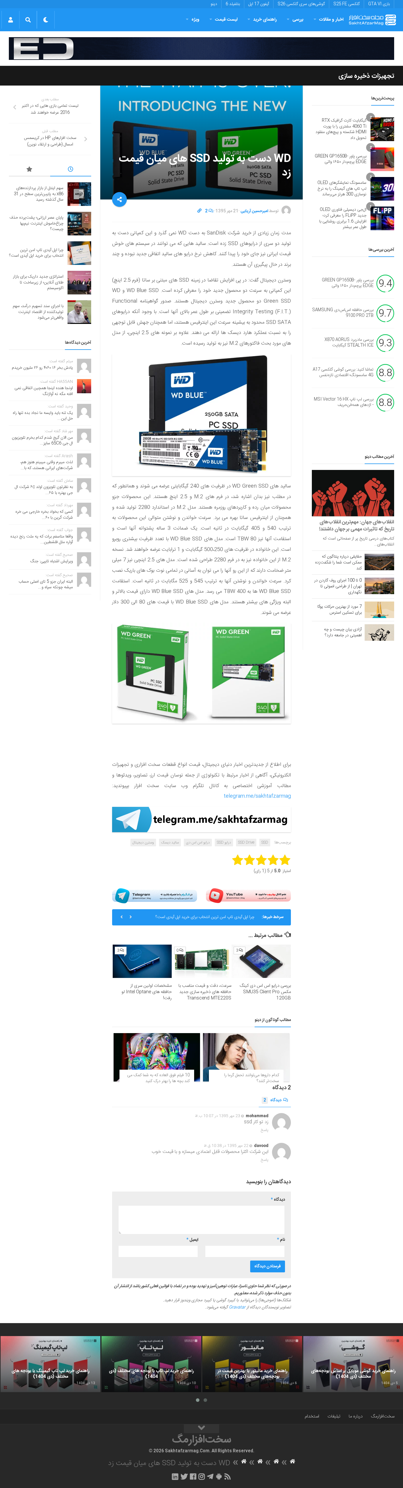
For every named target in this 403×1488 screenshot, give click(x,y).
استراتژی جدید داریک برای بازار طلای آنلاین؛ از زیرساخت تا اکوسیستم (38, 282)
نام (281, 1239)
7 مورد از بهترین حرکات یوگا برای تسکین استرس (339, 609)
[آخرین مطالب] (70, 170)
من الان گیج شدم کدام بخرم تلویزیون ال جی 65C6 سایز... (42, 440)
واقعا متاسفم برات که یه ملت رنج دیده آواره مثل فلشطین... (41, 539)
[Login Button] (10, 20)
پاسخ (264, 1130)
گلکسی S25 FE (346, 4)
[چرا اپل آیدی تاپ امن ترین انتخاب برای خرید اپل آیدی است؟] (79, 253)
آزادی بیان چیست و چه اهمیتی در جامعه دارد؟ (343, 632)
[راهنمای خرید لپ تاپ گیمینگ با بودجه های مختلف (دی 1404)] (50, 1364)
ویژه (195, 19)
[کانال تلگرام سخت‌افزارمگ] (210, 1476)
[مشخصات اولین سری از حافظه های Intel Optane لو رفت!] (142, 961)
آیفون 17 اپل (258, 4)
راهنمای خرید (265, 19)
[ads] (201, 48)
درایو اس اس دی (198, 842)
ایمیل (192, 1239)
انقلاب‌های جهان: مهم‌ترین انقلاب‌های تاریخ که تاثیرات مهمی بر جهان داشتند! (356, 525)
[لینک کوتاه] (199, 211)
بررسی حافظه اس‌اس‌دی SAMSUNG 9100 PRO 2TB (342, 313)
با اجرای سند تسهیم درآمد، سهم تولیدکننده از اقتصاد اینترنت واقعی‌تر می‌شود (38, 312)
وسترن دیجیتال (143, 842)
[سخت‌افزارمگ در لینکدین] (175, 1476)
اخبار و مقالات (331, 19)
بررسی (298, 19)
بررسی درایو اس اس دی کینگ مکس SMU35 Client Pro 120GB (265, 992)
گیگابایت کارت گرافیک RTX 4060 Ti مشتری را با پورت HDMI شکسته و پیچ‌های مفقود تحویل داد (340, 129)
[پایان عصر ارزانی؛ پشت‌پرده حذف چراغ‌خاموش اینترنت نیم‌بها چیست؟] (79, 223)
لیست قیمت (226, 19)
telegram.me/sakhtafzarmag (257, 796)
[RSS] (227, 1476)
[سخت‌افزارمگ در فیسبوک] (193, 1476)
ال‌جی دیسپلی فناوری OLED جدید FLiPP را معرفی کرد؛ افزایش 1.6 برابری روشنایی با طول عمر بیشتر (342, 218)
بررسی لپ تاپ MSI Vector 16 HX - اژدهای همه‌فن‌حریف (343, 402)
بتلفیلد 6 (233, 4)
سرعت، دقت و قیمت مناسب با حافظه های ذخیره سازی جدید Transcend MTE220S (204, 992)
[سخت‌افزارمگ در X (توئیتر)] (184, 1476)
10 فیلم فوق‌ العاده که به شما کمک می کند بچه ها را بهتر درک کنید (158, 1078)
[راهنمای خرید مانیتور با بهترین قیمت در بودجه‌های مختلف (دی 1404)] (252, 1364)
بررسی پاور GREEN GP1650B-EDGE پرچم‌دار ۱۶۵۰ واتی (340, 159)
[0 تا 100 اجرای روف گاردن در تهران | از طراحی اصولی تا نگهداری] (379, 586)
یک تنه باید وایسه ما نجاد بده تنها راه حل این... (43, 415)
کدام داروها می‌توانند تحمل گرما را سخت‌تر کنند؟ (251, 1078)
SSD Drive (246, 842)
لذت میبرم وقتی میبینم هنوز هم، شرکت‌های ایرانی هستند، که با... (46, 465)
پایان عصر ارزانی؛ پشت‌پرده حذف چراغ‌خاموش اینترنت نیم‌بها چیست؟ (36, 223)
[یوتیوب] (248, 895)
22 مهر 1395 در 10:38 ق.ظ (226, 1146)
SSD (264, 842)
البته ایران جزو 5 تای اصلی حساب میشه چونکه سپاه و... (46, 584)
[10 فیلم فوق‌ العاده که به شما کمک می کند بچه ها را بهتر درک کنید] (157, 1057)
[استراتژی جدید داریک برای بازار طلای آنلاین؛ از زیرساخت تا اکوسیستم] (79, 282)
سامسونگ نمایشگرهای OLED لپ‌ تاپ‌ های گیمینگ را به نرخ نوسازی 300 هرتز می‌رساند (341, 188)
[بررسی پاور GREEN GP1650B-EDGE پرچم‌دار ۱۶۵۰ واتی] (382, 159)
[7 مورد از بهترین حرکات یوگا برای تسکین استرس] (379, 610)
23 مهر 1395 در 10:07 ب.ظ (217, 1116)
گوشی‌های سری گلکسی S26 (301, 4)
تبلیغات (333, 1416)
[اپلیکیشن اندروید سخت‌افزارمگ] (219, 1476)
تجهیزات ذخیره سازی (366, 76)
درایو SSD (224, 842)
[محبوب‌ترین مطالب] (29, 170)
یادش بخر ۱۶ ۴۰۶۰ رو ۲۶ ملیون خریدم (42, 367)
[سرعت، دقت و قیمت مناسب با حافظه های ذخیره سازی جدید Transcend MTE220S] (201, 961)
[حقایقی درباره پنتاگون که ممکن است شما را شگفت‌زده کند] (379, 562)
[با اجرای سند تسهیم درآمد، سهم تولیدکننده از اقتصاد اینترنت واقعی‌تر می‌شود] (79, 312)
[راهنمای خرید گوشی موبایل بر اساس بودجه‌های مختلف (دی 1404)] (353, 1364)
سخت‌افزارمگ (382, 1416)
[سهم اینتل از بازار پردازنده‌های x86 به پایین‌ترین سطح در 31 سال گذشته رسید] (79, 194)
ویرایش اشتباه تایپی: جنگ (51, 561)
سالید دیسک (170, 842)
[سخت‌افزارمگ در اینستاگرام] (202, 1476)
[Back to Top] (201, 1428)
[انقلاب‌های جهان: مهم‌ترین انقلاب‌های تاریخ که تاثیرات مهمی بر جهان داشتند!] (353, 493)
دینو (214, 4)
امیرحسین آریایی (254, 211)
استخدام (312, 1416)
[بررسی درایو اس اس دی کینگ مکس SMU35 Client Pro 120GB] (261, 961)
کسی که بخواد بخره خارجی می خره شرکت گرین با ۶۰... (44, 514)
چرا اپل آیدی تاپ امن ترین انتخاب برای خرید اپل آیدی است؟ (204, 917)
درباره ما (356, 1416)
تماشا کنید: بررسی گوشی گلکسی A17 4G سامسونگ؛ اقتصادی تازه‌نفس (343, 372)
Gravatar (237, 1307)
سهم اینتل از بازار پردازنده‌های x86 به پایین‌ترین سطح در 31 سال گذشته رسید (38, 194)
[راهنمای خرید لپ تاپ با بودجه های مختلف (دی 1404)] (151, 1364)
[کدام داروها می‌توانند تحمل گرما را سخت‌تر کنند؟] (246, 1057)
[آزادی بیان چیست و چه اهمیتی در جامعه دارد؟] (379, 632)
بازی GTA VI (379, 4)
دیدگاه (272, 1100)
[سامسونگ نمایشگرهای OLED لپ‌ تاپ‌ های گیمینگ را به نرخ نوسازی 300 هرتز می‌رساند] (382, 189)
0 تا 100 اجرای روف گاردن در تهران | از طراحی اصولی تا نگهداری (338, 586)
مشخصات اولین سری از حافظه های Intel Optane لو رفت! (147, 992)
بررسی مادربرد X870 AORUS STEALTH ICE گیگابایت (349, 342)
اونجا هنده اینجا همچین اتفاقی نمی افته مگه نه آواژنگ (43, 391)
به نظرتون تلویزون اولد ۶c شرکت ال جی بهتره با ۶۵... (44, 490)
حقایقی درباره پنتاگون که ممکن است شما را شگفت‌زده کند (338, 562)
